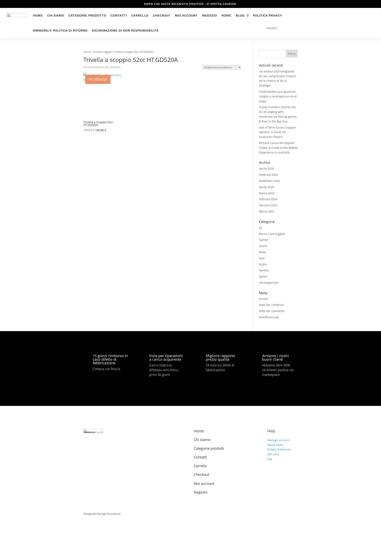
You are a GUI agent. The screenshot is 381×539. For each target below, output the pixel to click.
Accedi (263, 299)
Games (263, 240)
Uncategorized (268, 282)
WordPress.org (268, 317)
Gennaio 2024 (268, 199)
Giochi (263, 246)
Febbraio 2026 (268, 175)
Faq (269, 459)
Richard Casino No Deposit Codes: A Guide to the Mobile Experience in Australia (278, 147)
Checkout (161, 15)
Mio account (186, 15)
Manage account (278, 440)
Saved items (275, 445)
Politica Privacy (267, 15)
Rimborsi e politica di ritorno (60, 30)
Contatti (119, 15)
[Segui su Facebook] (86, 455)
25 (260, 228)
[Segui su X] (95, 455)
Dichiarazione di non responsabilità (125, 30)
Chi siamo (55, 15)
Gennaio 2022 (268, 205)
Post (262, 258)
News (262, 252)
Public (263, 264)
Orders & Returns (279, 449)
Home (38, 15)
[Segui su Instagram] (105, 455)
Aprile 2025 (266, 187)
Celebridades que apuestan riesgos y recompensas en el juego (278, 96)
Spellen (264, 270)
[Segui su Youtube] (114, 455)
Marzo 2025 (266, 193)
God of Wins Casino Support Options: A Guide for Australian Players (277, 132)
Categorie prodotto (87, 15)
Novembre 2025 (269, 181)
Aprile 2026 (266, 168)
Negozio (209, 15)
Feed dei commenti (271, 311)
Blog (240, 15)
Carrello (139, 15)
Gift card (273, 454)
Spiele (263, 276)
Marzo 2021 (266, 211)
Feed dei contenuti (271, 305)
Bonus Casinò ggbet (272, 234)
